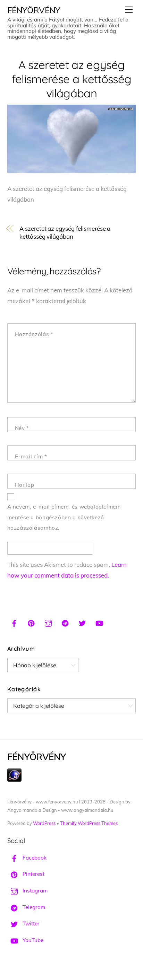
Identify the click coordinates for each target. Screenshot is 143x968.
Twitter (30, 923)
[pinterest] (31, 622)
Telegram (33, 907)
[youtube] (99, 622)
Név (22, 428)
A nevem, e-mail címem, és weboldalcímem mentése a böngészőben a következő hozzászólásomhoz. (64, 517)
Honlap (24, 485)
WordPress (44, 823)
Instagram (34, 890)
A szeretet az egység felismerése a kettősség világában (72, 79)
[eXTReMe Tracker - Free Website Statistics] (14, 779)
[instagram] (48, 622)
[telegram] (65, 622)
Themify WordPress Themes (89, 823)
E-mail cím (31, 456)
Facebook (34, 857)
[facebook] (14, 622)
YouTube (32, 940)
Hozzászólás (34, 334)
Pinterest (32, 874)
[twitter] (82, 622)
